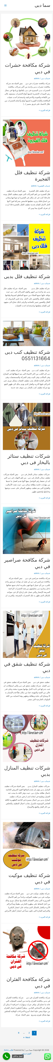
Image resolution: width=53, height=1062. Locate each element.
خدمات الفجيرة (44, 186)
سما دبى (42, 5)
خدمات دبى (45, 78)
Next (26, 1037)
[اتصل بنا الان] (6, 1056)
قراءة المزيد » (44, 110)
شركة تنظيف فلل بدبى (27, 276)
